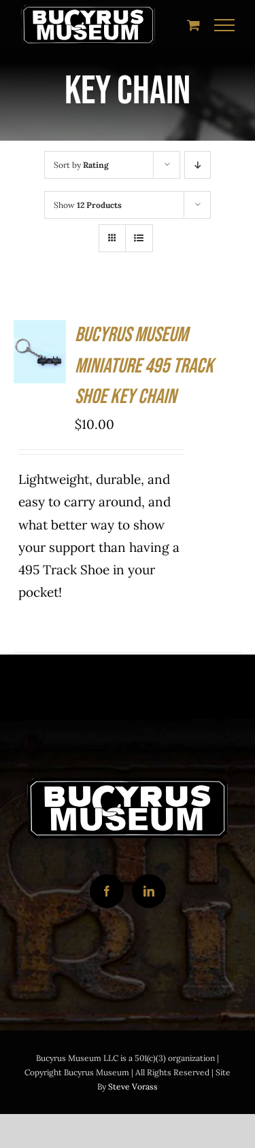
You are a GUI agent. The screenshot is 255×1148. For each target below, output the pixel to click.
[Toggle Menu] (224, 25)
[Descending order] (197, 165)
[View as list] (139, 238)
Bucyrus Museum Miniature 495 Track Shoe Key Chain (144, 366)
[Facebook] (107, 891)
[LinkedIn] (149, 891)
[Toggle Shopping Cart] (193, 25)
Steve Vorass (133, 1086)
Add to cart (40, 341)
